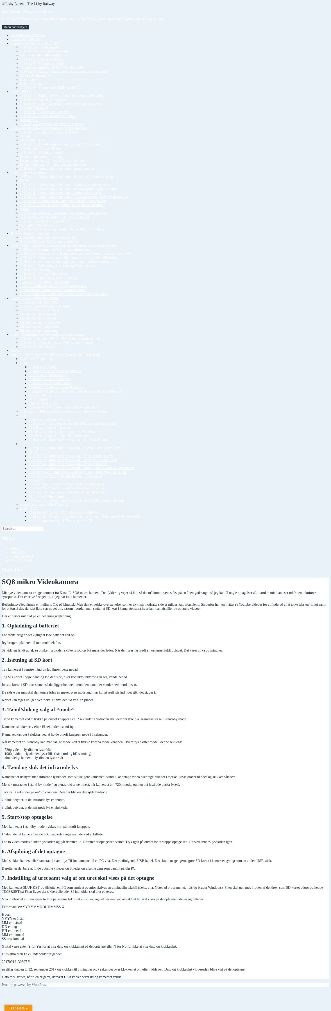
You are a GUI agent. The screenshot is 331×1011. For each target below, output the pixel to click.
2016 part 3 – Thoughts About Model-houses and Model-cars (72, 423)
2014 (23, 363)
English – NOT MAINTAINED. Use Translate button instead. (55, 355)
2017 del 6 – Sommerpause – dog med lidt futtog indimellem (63, 201)
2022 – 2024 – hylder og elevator (34, 298)
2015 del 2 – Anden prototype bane (45, 100)
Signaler (26, 136)
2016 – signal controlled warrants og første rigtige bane (50, 128)
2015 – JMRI (20, 92)
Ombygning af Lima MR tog (40, 148)
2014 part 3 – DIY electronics (50, 379)
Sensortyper (28, 79)
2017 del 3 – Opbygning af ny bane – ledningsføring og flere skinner (69, 189)
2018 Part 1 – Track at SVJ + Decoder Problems (63, 512)
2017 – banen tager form (28, 172)
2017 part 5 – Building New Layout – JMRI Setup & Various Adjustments (81, 468)
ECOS (24, 181)
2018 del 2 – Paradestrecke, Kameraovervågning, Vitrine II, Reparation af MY (75, 253)
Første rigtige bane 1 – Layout (41, 156)
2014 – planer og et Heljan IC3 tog (35, 43)
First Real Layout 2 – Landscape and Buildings (62, 431)
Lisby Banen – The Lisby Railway (26, 11)
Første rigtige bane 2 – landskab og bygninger (52, 160)
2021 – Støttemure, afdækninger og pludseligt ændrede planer (63, 294)
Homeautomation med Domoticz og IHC (49, 237)
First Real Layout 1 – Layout (49, 427)
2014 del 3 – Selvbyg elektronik (42, 59)
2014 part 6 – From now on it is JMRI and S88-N (64, 407)
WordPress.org (21, 560)
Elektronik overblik (33, 140)
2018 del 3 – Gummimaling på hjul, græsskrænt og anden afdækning (69, 257)
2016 (23, 415)
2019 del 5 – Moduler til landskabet (45, 282)
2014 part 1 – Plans (42, 367)
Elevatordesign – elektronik (39, 326)
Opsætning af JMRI (34, 108)
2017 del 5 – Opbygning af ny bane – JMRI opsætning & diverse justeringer (74, 197)
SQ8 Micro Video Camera (47, 496)
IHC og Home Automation (30, 233)
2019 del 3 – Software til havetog (43, 274)
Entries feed (19, 552)
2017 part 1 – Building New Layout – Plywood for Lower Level (75, 448)
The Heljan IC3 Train (44, 403)
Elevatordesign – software (38, 330)
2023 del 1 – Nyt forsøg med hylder (45, 306)
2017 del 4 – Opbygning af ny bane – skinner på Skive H (60, 193)
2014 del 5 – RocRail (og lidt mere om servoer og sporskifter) (63, 71)
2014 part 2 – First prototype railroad (55, 371)
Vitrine (24, 209)
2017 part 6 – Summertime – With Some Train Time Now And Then (77, 472)
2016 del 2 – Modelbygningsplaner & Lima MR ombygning (62, 144)
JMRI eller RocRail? (34, 75)
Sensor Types (38, 399)
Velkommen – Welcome (28, 35)
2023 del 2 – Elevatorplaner (39, 310)
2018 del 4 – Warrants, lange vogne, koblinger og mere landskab (65, 261)
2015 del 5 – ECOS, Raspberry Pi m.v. (47, 116)
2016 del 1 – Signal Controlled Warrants (48, 132)
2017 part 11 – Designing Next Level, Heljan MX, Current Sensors (76, 500)
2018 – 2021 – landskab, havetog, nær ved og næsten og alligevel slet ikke (64, 245)
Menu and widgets (15, 27)
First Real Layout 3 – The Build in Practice (59, 435)
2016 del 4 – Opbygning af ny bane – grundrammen (57, 168)
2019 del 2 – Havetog (35, 270)
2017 (23, 444)
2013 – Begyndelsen (25, 39)
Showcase (36, 480)
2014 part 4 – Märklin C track (50, 383)
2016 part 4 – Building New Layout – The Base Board (68, 440)
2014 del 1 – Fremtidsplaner (40, 47)
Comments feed (22, 556)
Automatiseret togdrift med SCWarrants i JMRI (53, 290)
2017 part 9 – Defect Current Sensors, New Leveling (66, 488)
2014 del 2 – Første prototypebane (44, 51)
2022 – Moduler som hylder (39, 302)
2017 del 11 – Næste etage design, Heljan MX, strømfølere (61, 229)
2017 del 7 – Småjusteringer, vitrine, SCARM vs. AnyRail (61, 205)
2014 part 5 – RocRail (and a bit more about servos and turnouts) (75, 391)
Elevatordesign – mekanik (38, 318)
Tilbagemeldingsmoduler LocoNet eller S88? (52, 67)
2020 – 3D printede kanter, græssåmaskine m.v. (53, 286)
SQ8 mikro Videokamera (37, 225)
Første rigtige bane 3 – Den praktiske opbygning (54, 164)
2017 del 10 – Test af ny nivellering (45, 221)
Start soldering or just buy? (48, 375)
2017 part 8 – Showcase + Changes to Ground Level (66, 484)
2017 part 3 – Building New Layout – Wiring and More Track (73, 460)
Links (15, 351)
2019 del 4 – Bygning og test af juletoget (49, 278)
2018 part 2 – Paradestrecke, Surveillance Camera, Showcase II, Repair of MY (85, 516)
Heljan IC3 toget (31, 83)
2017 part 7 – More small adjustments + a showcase (65, 476)
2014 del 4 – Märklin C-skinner (42, 63)
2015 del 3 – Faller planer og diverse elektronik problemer (61, 104)
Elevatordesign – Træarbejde (40, 322)
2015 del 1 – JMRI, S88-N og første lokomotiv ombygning (62, 96)
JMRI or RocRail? (42, 395)
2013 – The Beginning (36, 359)
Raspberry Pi (29, 120)
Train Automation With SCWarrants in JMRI (60, 520)
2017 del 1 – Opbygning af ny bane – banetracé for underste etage (67, 177)
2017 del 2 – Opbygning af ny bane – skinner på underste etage (65, 185)
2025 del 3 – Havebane (36, 346)
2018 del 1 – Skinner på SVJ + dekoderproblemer (55, 249)
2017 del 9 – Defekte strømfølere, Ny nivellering (54, 217)
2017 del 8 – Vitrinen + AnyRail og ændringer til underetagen (63, 213)
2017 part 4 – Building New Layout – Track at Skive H (68, 464)
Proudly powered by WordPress (24, 984)
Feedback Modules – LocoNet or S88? (56, 387)
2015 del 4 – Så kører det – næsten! (45, 112)
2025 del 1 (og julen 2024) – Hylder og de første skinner (60, 338)
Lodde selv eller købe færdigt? (41, 55)
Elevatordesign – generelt (38, 314)
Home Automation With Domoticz (44, 504)
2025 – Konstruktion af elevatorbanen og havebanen (48, 334)
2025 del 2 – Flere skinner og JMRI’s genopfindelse (56, 342)
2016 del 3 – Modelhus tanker (41, 152)
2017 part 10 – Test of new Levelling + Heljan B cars (67, 492)
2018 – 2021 (29, 508)
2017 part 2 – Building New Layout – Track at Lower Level (71, 456)
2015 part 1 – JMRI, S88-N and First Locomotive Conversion (64, 411)
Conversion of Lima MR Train (50, 419)
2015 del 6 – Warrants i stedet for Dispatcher (51, 124)
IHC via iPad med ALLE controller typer (49, 241)
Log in (15, 548)
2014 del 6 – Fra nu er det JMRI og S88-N (50, 87)
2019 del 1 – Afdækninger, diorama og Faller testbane (58, 266)
